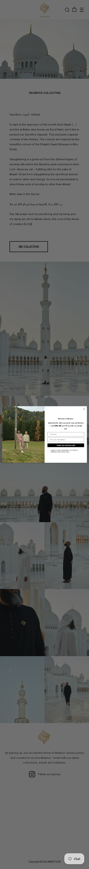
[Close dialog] (84, 409)
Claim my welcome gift (65, 445)
